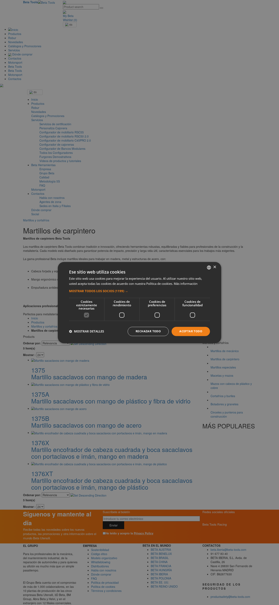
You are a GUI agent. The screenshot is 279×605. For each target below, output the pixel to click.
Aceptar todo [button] (190, 331)
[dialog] (139, 302)
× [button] (214, 267)
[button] (139, 291)
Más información (186, 284)
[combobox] (209, 267)
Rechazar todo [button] (148, 331)
